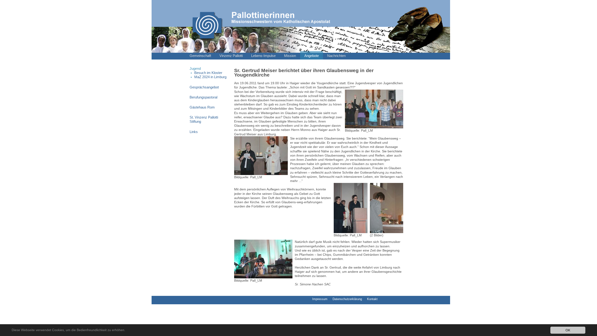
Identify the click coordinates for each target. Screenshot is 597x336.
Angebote (311, 56)
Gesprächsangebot (204, 87)
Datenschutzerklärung (347, 299)
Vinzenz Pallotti (231, 56)
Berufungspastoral (203, 97)
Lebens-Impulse (263, 56)
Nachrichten (336, 56)
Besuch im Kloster (208, 73)
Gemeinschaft (200, 56)
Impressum (319, 299)
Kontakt (372, 299)
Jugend (195, 68)
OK (568, 330)
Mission (290, 56)
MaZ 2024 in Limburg (210, 77)
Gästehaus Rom (202, 107)
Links (194, 132)
